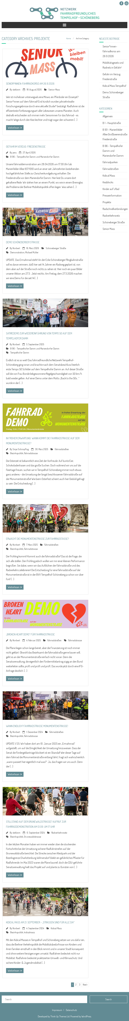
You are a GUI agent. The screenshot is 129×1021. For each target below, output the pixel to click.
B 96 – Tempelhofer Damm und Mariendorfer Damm (113, 150)
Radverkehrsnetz (59, 832)
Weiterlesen (13, 127)
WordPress (86, 1016)
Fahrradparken (110, 162)
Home (68, 38)
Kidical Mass (56, 928)
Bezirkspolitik (16, 453)
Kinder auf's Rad (111, 189)
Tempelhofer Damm (19, 352)
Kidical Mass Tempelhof (114, 85)
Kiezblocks (108, 182)
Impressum (57, 1010)
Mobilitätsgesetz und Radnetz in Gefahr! (113, 65)
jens (14, 152)
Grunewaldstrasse (32, 836)
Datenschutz (71, 1010)
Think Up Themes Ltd (60, 1016)
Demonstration (17, 252)
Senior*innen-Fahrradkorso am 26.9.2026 (30, 83)
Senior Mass (54, 89)
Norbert (16, 248)
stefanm (16, 89)
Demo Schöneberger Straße (22, 242)
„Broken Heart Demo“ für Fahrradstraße (30, 634)
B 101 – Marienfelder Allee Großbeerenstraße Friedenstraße (115, 134)
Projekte (107, 202)
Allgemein (108, 116)
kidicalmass (29, 932)
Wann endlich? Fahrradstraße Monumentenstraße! (37, 726)
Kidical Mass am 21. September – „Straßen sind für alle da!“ (40, 922)
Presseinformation (112, 195)
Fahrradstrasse (31, 453)
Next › (85, 984)
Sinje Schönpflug (21, 449)
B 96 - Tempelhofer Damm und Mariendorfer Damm (34, 156)
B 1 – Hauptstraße (112, 123)
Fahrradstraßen (62, 449)
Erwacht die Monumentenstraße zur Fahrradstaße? (37, 538)
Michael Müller (31, 252)
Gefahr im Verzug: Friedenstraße (26, 146)
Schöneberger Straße (56, 248)
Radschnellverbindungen (115, 209)
